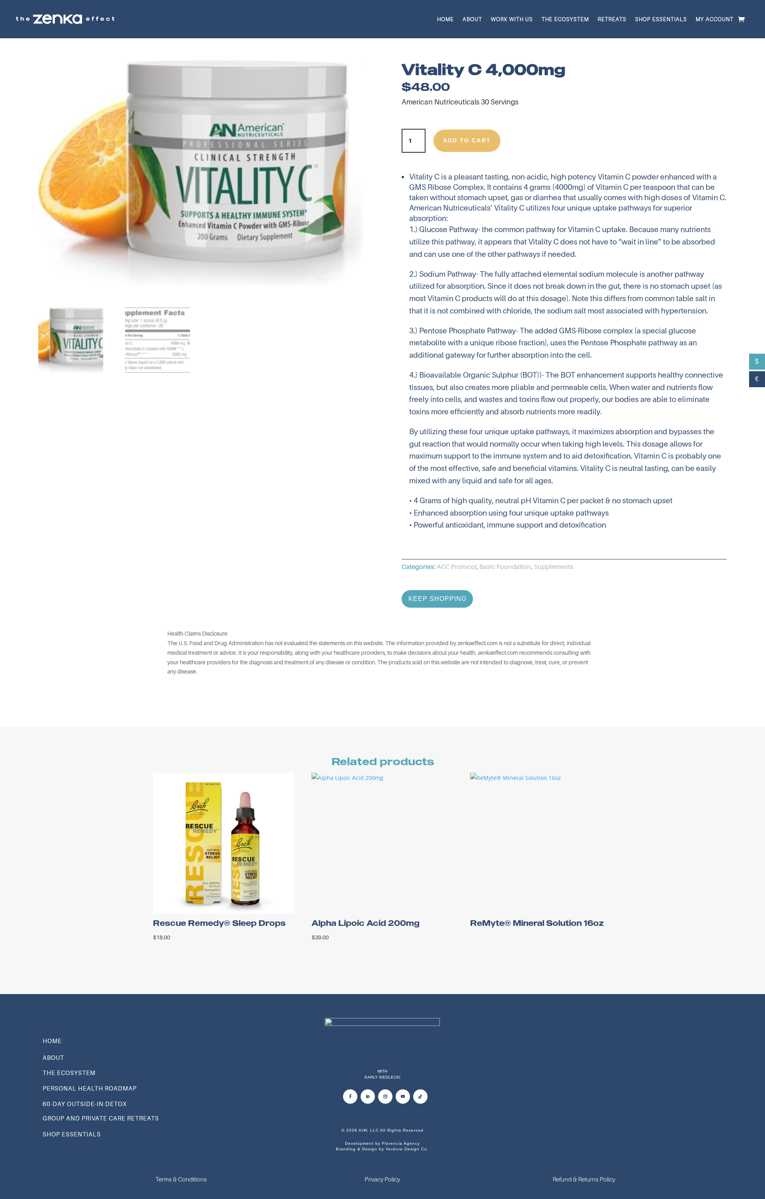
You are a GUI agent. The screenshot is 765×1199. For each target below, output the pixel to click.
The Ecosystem (565, 19)
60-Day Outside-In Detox (85, 1103)
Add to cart (467, 140)
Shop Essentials (661, 19)
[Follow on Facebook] (350, 1096)
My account (715, 19)
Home (445, 19)
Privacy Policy (382, 1179)
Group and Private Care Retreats (101, 1118)
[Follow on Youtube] (403, 1096)
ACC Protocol (457, 567)
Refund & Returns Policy (584, 1179)
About (472, 19)
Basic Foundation (505, 567)
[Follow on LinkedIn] (368, 1096)
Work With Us (512, 19)
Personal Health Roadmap (90, 1088)
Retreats (612, 19)
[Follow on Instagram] (385, 1096)
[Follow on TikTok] (420, 1096)
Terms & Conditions (181, 1179)
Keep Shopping (434, 598)
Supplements (553, 567)
